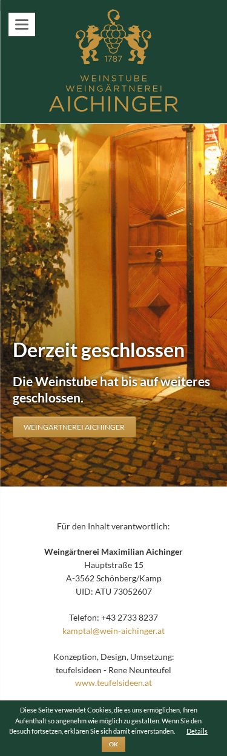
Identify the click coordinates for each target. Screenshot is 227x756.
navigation (21, 24)
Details (197, 731)
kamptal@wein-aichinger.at (113, 630)
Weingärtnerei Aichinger (74, 426)
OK (113, 744)
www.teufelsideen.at (113, 682)
